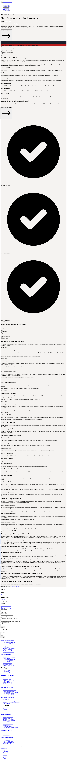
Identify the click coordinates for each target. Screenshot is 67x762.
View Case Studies (15, 586)
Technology (5, 752)
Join (3, 637)
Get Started (40, 45)
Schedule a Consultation (5, 586)
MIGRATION (6, 9)
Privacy (14, 745)
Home (4, 750)
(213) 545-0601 (4, 599)
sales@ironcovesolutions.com (7, 594)
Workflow (5, 755)
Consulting (5, 751)
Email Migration (6, 753)
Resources (5, 756)
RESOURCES (6, 10)
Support (4, 757)
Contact (4, 12)
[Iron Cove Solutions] (7, 2)
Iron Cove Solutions (8, 745)
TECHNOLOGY (7, 6)
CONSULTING (6, 5)
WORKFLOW (6, 8)
